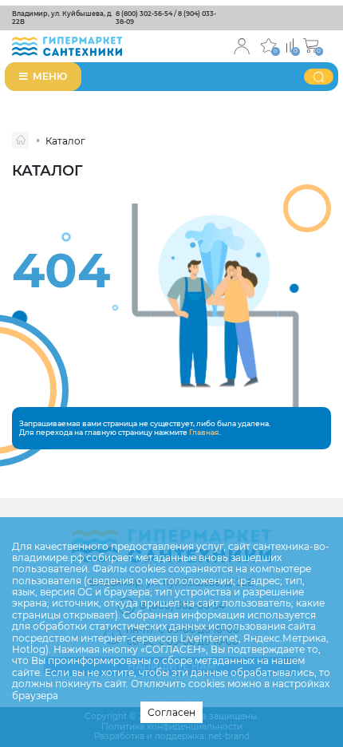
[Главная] (20, 140)
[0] (290, 44)
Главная (204, 432)
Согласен (171, 712)
